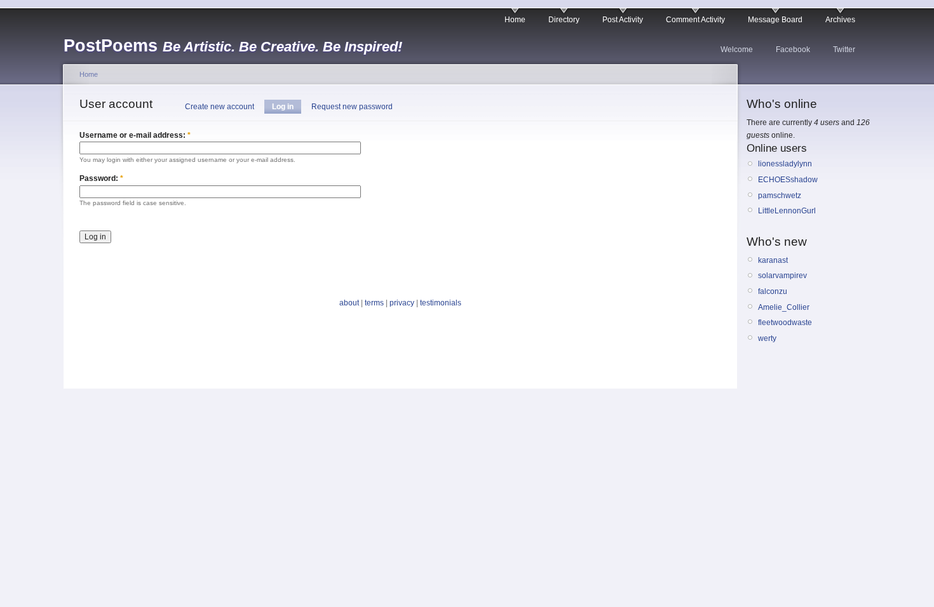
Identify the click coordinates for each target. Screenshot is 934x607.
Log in (283, 106)
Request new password (352, 106)
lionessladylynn (785, 163)
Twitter (844, 49)
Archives (840, 19)
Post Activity (622, 19)
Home (514, 19)
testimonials (440, 302)
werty (767, 338)
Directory (563, 19)
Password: (101, 178)
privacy (401, 302)
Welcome (737, 49)
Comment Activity (695, 19)
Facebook (793, 49)
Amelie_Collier (783, 307)
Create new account (219, 106)
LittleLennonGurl (787, 210)
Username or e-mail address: (135, 135)
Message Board (775, 19)
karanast (773, 260)
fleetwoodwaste (785, 322)
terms (374, 302)
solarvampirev (782, 275)
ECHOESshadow (788, 179)
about (349, 302)
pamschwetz (779, 195)
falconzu (772, 291)
